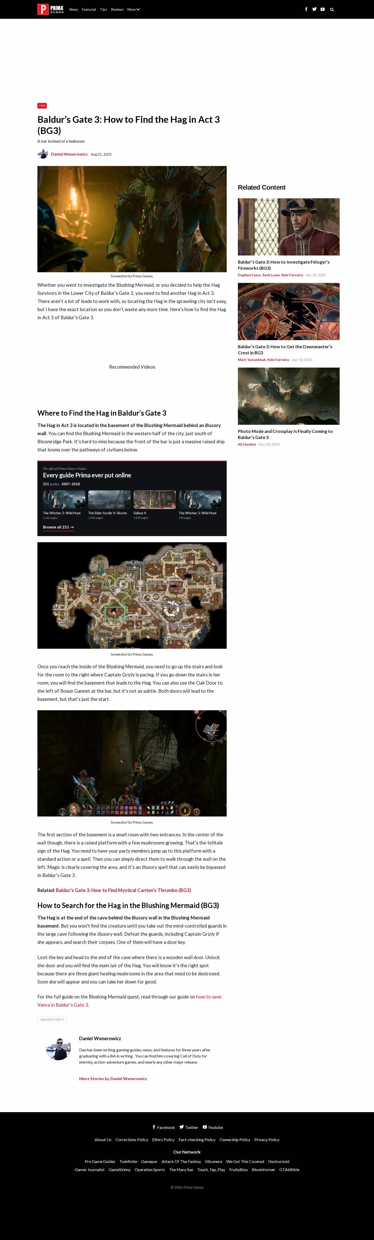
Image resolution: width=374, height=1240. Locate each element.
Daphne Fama (249, 275)
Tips (103, 9)
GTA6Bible (289, 1169)
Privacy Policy (266, 1139)
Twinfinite (128, 1161)
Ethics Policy (163, 1139)
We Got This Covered (245, 1161)
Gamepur (149, 1161)
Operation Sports (150, 1169)
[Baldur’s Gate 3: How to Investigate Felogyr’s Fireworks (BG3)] (289, 227)
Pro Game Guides (100, 1161)
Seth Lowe (271, 275)
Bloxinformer (263, 1169)
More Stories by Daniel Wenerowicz (113, 1078)
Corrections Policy (132, 1139)
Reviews (117, 9)
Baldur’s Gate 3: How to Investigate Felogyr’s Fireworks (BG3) (283, 265)
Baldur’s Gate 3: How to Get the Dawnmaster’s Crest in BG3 (285, 349)
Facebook (165, 1127)
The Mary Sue (181, 1169)
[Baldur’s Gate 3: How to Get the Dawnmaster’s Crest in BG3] (289, 312)
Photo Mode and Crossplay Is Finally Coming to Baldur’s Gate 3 (285, 434)
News (73, 9)
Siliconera (213, 1161)
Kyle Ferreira (292, 275)
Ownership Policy (235, 1139)
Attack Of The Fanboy (181, 1161)
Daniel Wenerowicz (69, 154)
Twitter (191, 1127)
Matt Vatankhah (252, 359)
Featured (89, 9)
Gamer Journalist (90, 1169)
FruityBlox (238, 1169)
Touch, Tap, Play (211, 1169)
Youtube (215, 1127)
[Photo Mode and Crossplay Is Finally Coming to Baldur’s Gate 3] (289, 397)
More (136, 11)
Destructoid (278, 1161)
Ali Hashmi (247, 444)
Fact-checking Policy (197, 1139)
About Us (134, 6)
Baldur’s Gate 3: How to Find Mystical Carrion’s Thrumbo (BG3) (123, 890)
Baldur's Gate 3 (52, 1019)
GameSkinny (120, 1169)
